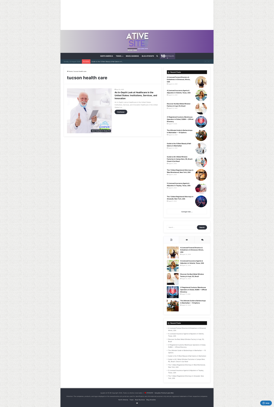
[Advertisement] (137, 15)
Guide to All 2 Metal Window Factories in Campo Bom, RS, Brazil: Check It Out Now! (180, 159)
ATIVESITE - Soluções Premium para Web (160, 393)
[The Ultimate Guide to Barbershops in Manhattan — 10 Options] (201, 135)
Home (70, 71)
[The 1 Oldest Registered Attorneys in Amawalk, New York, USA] (201, 201)
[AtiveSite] (137, 41)
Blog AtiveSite (148, 56)
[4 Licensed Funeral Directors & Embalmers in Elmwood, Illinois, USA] (201, 82)
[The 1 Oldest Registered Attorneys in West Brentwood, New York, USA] (201, 175)
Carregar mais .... (187, 212)
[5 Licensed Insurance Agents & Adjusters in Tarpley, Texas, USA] (201, 188)
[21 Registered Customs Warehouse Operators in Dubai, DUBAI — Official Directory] (201, 122)
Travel (119, 56)
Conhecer (121, 112)
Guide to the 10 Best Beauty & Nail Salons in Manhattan (110, 61)
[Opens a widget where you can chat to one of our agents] (266, 403)
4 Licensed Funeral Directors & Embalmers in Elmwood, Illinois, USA (178, 79)
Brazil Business (132, 56)
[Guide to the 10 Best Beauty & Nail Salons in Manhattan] (201, 148)
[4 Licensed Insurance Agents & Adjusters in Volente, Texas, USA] (201, 95)
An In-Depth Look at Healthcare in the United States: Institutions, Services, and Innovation (136, 95)
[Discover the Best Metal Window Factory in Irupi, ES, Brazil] (201, 108)
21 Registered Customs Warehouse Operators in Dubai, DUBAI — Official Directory (180, 119)
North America (106, 56)
